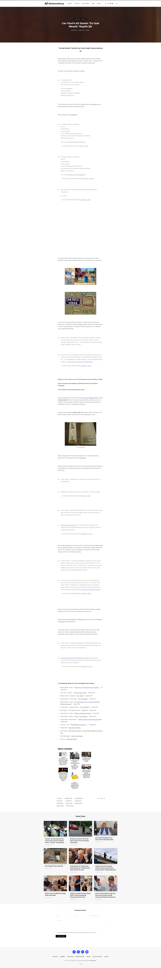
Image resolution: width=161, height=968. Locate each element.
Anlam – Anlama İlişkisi (80, 716)
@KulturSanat (65, 525)
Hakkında (62, 956)
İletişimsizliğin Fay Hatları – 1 (79, 724)
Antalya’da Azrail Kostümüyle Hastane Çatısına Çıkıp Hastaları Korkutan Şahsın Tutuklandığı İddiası (105, 868)
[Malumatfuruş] (54, 3)
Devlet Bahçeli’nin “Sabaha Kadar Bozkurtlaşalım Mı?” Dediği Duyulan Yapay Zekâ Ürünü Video (80, 868)
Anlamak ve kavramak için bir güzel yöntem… (86, 687)
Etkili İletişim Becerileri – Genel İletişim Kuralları (82, 731)
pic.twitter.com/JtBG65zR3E (84, 362)
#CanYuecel (70, 362)
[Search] (116, 3)
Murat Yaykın (69, 803)
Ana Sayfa (55, 956)
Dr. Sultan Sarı (82, 447)
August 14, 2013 (87, 666)
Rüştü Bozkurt (78, 803)
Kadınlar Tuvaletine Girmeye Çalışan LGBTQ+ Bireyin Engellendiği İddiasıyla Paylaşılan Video (80, 895)
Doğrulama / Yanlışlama (80, 19)
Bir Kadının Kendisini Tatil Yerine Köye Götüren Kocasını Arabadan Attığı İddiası (79, 840)
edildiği (90, 398)
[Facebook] (98, 798)
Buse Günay (74, 30)
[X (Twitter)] (78, 951)
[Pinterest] (104, 798)
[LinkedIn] (102, 798)
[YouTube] (86, 951)
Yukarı (81, 964)
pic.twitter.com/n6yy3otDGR (91, 589)
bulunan (80, 324)
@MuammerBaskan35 (68, 658)
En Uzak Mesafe (84, 707)
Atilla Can (59, 798)
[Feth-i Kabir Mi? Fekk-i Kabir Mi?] (55, 856)
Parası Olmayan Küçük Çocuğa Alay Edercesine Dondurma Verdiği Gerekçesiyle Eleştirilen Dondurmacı (105, 895)
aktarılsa (95, 398)
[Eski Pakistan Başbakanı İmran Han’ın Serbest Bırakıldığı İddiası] (105, 828)
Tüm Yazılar (70, 956)
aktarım (94, 104)
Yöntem (88, 956)
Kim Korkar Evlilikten (74, 727)
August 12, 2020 (86, 366)
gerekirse (74, 114)
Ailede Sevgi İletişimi (77, 736)
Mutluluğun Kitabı (72, 739)
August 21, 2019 (85, 200)
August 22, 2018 (86, 593)
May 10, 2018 (89, 178)
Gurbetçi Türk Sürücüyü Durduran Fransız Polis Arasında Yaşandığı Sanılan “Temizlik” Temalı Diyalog (54, 840)
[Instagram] (82, 951)
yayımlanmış (82, 458)
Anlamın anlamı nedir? (80, 692)
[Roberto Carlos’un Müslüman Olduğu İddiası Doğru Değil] (55, 883)
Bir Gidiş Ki (80, 696)
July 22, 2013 (86, 496)
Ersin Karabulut (79, 798)
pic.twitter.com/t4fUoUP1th (76, 142)
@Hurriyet (73, 525)
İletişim (106, 956)
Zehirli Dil (84, 710)
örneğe (63, 114)
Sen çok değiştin (82, 699)
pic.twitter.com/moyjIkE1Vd (76, 174)
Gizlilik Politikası (97, 956)
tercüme (85, 398)
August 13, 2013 (87, 534)
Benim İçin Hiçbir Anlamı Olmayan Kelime (89, 719)
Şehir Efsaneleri (80, 956)
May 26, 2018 (84, 146)
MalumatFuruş (92, 960)
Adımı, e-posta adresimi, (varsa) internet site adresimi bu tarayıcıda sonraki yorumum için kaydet (76, 932)
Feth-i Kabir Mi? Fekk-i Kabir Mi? (54, 866)
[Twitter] (100, 798)
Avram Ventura (68, 798)
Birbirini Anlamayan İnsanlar (83, 713)
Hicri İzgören (60, 803)
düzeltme (62, 621)
